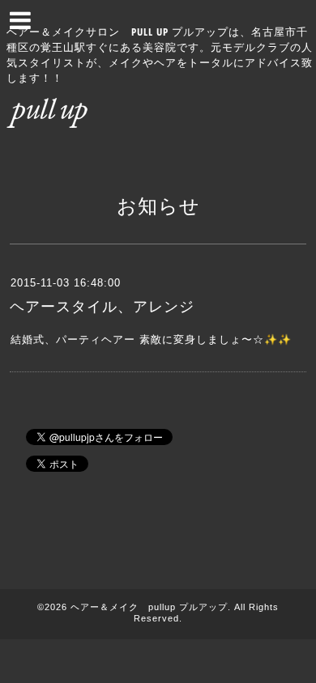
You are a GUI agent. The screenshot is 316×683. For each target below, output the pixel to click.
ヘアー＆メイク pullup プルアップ (149, 607)
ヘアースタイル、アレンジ (102, 307)
